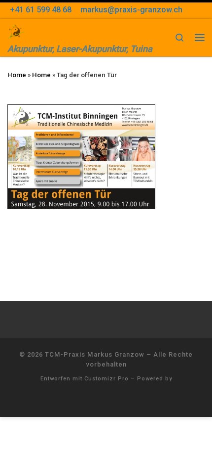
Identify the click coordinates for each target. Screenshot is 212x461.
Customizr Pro (106, 378)
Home (16, 75)
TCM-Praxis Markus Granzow (94, 354)
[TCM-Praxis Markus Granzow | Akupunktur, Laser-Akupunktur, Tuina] (16, 30)
